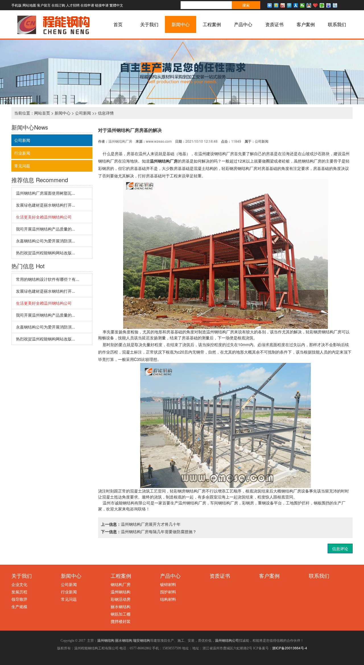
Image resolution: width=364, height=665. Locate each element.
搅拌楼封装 (121, 621)
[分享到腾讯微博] (289, 5)
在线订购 (58, 5)
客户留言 (44, 5)
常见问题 (22, 166)
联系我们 (337, 24)
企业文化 (19, 584)
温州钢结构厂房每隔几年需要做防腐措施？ (159, 531)
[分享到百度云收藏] (315, 5)
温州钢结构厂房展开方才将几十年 (151, 524)
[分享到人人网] (295, 5)
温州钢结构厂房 (164, 161)
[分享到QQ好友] (309, 5)
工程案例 (212, 24)
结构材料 (168, 599)
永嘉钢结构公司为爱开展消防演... (45, 241)
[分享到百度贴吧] (335, 5)
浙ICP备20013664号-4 (289, 647)
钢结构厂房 (121, 584)
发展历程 (19, 592)
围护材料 (168, 592)
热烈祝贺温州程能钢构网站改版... (45, 252)
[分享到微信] (302, 5)
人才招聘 (73, 5)
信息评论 (340, 548)
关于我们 (149, 24)
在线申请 (87, 5)
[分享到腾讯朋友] (322, 5)
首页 (118, 24)
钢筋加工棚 (121, 614)
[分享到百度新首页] (328, 5)
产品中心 (243, 24)
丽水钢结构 (121, 606)
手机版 (16, 5)
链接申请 (102, 5)
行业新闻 (22, 153)
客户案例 (306, 24)
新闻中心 (180, 24)
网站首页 (42, 113)
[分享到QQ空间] (276, 5)
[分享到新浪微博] (282, 5)
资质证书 (274, 24)
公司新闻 (83, 113)
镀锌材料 (168, 584)
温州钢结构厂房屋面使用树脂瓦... (45, 193)
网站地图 (29, 5)
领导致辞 (19, 599)
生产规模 (19, 606)
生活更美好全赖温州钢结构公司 (44, 217)
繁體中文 (116, 5)
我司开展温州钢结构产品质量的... (45, 229)
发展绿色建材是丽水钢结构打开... (45, 205)
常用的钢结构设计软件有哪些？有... (47, 279)
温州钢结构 (121, 592)
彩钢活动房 (121, 599)
